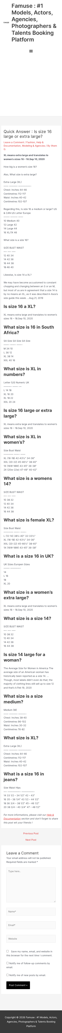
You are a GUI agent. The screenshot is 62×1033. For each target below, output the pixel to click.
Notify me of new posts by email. (27, 975)
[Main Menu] (31, 51)
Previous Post (31, 833)
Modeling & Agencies (33, 145)
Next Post (30, 840)
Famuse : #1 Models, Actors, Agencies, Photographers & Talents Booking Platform (34, 22)
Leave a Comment (14, 142)
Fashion (30, 142)
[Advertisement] (31, 85)
